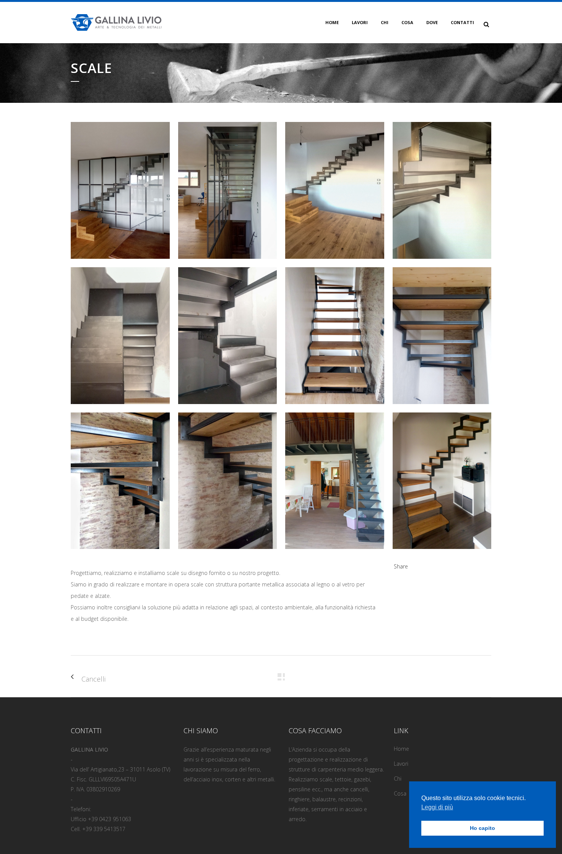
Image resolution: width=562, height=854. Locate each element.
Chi (397, 778)
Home (401, 748)
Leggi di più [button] (437, 807)
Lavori (401, 763)
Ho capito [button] (482, 828)
